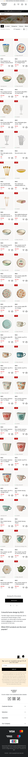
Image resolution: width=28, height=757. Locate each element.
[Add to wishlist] (9, 66)
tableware (9, 621)
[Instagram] (14, 698)
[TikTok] (18, 698)
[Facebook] (9, 698)
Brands (3, 13)
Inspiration (5, 718)
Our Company (6, 723)
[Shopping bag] (22, 4)
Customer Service (7, 706)
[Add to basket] (12, 66)
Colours (21, 26)
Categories (14, 26)
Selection (4, 712)
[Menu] (26, 4)
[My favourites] (18, 4)
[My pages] (14, 4)
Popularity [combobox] (17, 29)
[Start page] (4, 4)
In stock (7, 26)
